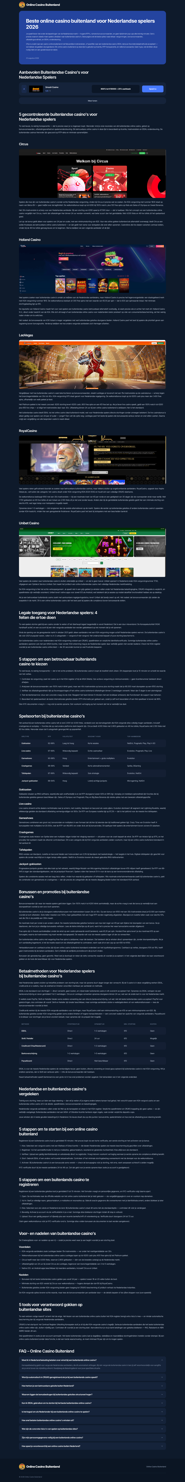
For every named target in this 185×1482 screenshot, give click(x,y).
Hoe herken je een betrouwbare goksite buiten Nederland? (48, 1386)
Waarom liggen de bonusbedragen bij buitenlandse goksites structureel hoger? (57, 1394)
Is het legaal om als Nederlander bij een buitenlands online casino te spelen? (56, 1411)
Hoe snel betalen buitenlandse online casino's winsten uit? (48, 1420)
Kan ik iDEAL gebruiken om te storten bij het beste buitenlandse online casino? (56, 1403)
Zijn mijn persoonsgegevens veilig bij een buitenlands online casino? (52, 1437)
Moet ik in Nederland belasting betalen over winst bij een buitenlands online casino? (59, 1360)
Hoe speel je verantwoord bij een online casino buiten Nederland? (51, 1446)
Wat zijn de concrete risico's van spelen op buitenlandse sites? (50, 1429)
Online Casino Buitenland (156, 1466)
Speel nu (152, 89)
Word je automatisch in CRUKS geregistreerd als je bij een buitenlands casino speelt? (60, 1377)
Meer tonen (92, 101)
